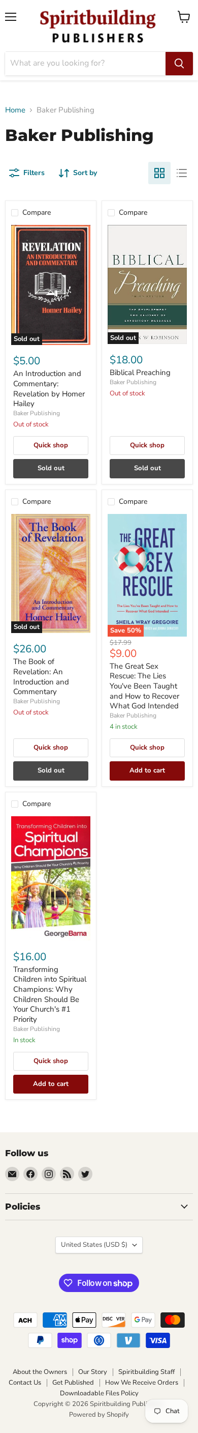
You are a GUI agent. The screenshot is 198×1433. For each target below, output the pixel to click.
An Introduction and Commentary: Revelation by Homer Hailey (49, 388)
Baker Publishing (36, 413)
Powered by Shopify (99, 1414)
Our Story (92, 1372)
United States (94, 1244)
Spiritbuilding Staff (146, 1372)
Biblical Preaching (140, 372)
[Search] (179, 63)
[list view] (182, 173)
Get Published (73, 1382)
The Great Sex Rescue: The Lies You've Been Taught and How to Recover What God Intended (144, 686)
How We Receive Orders (141, 1382)
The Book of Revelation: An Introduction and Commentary (41, 676)
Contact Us (25, 1382)
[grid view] (159, 173)
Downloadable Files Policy (99, 1393)
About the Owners (40, 1372)
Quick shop (51, 445)
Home (15, 110)
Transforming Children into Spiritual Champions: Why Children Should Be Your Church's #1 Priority (49, 994)
